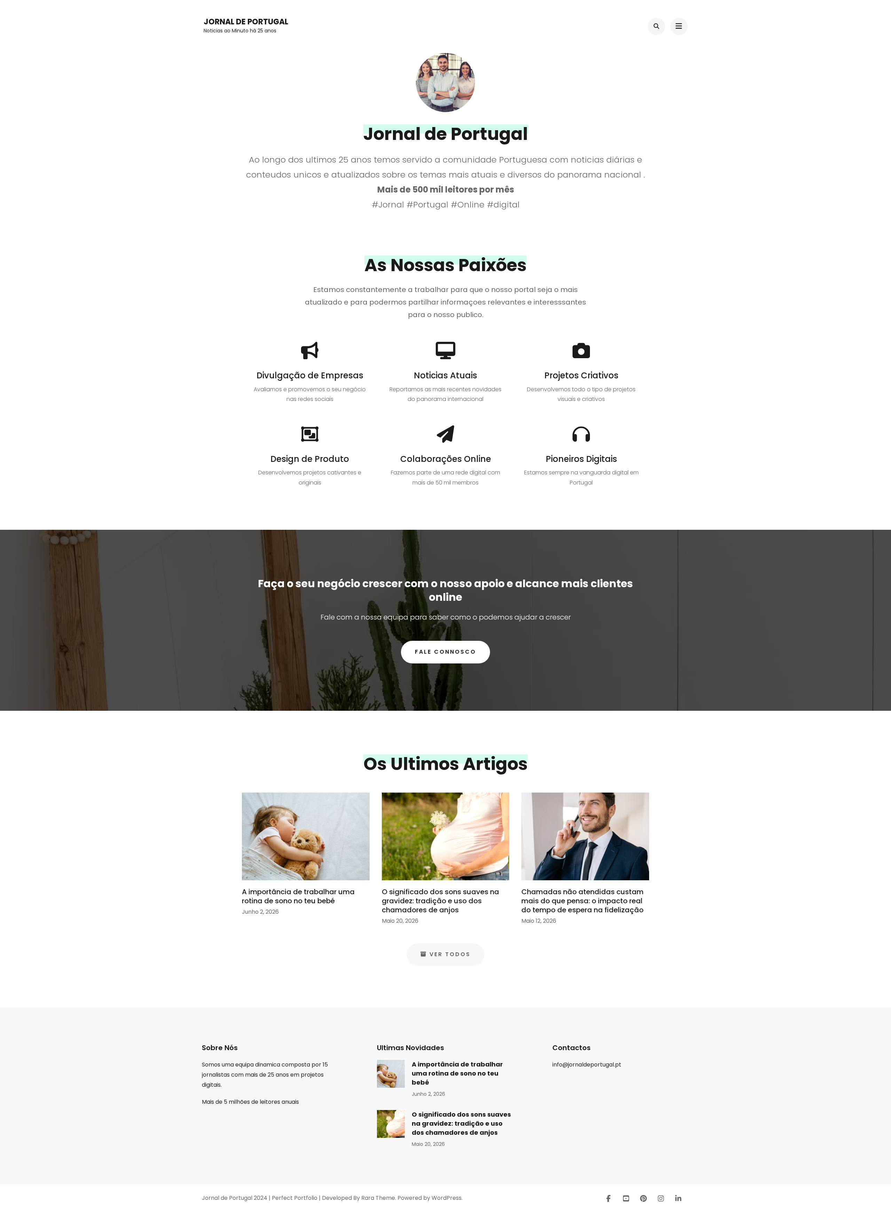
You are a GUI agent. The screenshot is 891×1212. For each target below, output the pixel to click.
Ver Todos (450, 954)
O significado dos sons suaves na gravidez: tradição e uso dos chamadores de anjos (440, 901)
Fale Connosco (445, 652)
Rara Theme (378, 1198)
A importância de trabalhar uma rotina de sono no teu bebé (298, 896)
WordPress (447, 1198)
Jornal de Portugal (246, 21)
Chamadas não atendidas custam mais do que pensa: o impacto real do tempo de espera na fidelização (582, 901)
